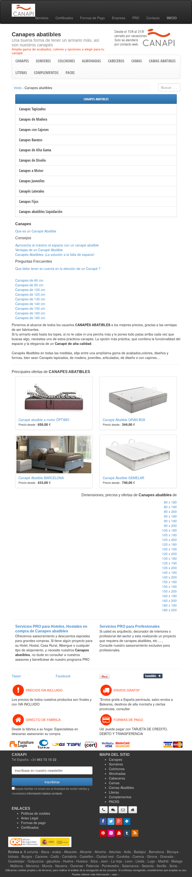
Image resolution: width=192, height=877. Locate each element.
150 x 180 (169, 581)
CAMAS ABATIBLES (162, 60)
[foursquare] (126, 821)
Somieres (116, 764)
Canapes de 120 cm (30, 294)
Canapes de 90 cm (29, 285)
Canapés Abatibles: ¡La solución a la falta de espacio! (54, 254)
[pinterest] (103, 833)
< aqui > (114, 874)
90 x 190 (170, 521)
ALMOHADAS (91, 60)
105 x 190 (169, 535)
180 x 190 (169, 605)
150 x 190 (169, 586)
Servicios (41, 17)
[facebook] (103, 821)
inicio (18, 87)
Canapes (115, 759)
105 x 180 (169, 530)
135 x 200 (169, 567)
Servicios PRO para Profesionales (130, 626)
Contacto (153, 17)
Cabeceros (117, 778)
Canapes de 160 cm (30, 313)
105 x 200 (169, 539)
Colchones (117, 768)
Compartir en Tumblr (153, 676)
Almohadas (117, 773)
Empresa (118, 17)
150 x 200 (169, 591)
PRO (135, 17)
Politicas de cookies (35, 813)
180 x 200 (169, 610)
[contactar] (122, 809)
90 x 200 (170, 525)
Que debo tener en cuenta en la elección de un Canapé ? (57, 268)
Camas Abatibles (121, 787)
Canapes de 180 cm (30, 317)
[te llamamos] (104, 809)
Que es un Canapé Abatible (35, 231)
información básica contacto (44, 793)
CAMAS (136, 60)
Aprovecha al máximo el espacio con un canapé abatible (57, 245)
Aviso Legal (29, 818)
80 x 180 (170, 502)
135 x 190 (169, 563)
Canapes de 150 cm (30, 308)
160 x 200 (169, 600)
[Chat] (113, 809)
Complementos (120, 797)
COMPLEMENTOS (46, 72)
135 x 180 (169, 558)
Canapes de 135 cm (30, 299)
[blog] (134, 833)
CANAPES (22, 60)
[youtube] (118, 833)
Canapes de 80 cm (29, 280)
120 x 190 (169, 549)
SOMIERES (43, 60)
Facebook (63, 676)
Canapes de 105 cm (30, 289)
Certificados (64, 17)
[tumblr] (126, 833)
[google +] (118, 821)
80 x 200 (170, 511)
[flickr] (110, 833)
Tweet (16, 676)
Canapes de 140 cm (30, 303)
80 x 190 (170, 506)
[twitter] (110, 821)
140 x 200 (169, 577)
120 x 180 (169, 544)
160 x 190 (169, 595)
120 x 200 (169, 553)
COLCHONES (66, 60)
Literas (114, 792)
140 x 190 (169, 572)
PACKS (70, 72)
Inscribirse (52, 782)
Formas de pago (33, 822)
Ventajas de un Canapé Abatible (39, 249)
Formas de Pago (92, 17)
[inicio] (132, 809)
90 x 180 (170, 516)
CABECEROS (116, 60)
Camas (114, 782)
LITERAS (21, 72)
